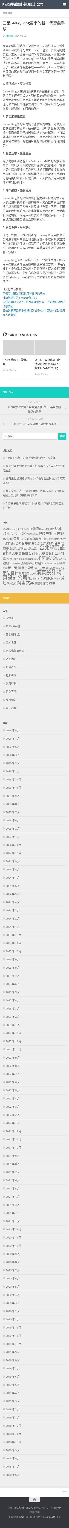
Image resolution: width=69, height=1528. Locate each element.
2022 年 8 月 (13, 1065)
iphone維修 (31, 528)
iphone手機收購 (17, 529)
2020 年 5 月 (13, 1286)
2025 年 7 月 (13, 812)
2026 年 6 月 (13, 746)
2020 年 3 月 (13, 1303)
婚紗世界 (11, 642)
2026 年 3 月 (13, 755)
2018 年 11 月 (13, 1434)
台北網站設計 (31, 548)
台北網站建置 (16, 548)
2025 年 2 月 (13, 828)
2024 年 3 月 (13, 910)
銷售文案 (25, 582)
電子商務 (11, 708)
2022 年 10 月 (13, 1049)
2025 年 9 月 (13, 796)
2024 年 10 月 (13, 853)
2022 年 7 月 (13, 1074)
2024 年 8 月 (13, 869)
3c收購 (6, 529)
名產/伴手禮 (13, 626)
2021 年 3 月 (13, 1205)
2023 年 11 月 (13, 943)
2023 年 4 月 (13, 1000)
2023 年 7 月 (13, 975)
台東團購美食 (31, 559)
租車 (42, 567)
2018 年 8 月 (13, 1458)
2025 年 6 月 (13, 820)
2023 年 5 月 (13, 992)
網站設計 (10, 573)
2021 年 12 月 (13, 1131)
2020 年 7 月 (13, 1270)
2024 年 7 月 (13, 877)
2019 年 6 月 (13, 1376)
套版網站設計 (14, 634)
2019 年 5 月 (13, 1384)
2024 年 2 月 (13, 918)
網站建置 (50, 568)
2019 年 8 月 (13, 1360)
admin (9, 35)
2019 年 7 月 (13, 1368)
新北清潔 (14, 568)
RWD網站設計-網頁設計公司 (22, 4)
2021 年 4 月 (13, 1196)
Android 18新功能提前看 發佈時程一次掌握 (31, 457)
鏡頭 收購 (40, 583)
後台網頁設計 (27, 563)
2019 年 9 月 (13, 1352)
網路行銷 (11, 683)
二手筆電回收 (32, 534)
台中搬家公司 (56, 539)
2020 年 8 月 (13, 1262)
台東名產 (20, 559)
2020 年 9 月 (13, 1254)
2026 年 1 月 (13, 771)
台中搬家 (43, 539)
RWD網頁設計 (46, 528)
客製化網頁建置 (15, 650)
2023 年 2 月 (13, 1016)
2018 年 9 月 (13, 1450)
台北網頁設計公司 (21, 554)
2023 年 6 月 (13, 984)
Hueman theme (52, 1517)
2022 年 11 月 (13, 1041)
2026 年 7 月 (13, 738)
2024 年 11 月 (13, 845)
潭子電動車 (29, 568)
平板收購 (16, 563)
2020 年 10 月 (13, 1245)
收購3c (39, 563)
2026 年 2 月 (13, 763)
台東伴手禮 (11, 559)
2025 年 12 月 (13, 779)
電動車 (50, 583)
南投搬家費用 (29, 539)
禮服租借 (11, 675)
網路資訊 (8, 13)
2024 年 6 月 (13, 885)
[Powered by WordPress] (22, 1517)
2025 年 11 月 (13, 787)
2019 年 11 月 (13, 1335)
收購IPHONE (50, 563)
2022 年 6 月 (13, 1082)
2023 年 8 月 (13, 967)
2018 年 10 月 (13, 1442)
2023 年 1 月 (13, 1025)
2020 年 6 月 (13, 1278)
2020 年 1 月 (13, 1319)
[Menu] (64, 4)
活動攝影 (11, 659)
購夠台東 (11, 583)
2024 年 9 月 (13, 861)
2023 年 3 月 (13, 1008)
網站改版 (60, 568)
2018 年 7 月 (13, 1466)
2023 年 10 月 (13, 951)
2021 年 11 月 (13, 1139)
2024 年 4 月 (13, 902)
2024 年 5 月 (13, 894)
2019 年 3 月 (13, 1401)
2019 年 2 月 (13, 1409)
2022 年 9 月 (13, 1057)
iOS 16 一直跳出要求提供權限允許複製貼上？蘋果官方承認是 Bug (47, 364)
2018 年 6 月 (13, 1474)
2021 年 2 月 (13, 1213)
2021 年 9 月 (13, 1155)
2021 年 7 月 (13, 1172)
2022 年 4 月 (13, 1098)
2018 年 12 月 (13, 1425)
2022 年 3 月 (13, 1106)
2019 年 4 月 (13, 1393)
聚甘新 (57, 578)
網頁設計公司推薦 (40, 578)
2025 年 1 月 (13, 836)
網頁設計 (46, 573)
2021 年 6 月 (13, 1180)
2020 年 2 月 (13, 1311)
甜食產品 (11, 667)
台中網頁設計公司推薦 (38, 543)
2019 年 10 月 (13, 1344)
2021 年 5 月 (13, 1188)
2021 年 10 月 (13, 1147)
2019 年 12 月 (13, 1327)
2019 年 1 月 (13, 1417)
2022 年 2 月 (13, 1115)
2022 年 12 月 (13, 1033)
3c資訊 (10, 618)
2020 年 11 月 (13, 1237)
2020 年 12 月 (13, 1229)
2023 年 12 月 (13, 935)
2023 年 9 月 (13, 959)
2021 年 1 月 (13, 1221)
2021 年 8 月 (13, 1164)
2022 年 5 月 (13, 1090)
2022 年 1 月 (13, 1123)
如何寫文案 (47, 557)
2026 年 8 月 (13, 730)
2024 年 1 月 (13, 926)
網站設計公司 (27, 573)
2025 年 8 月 (13, 804)
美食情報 (11, 699)
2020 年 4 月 (13, 1294)
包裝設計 (46, 534)
